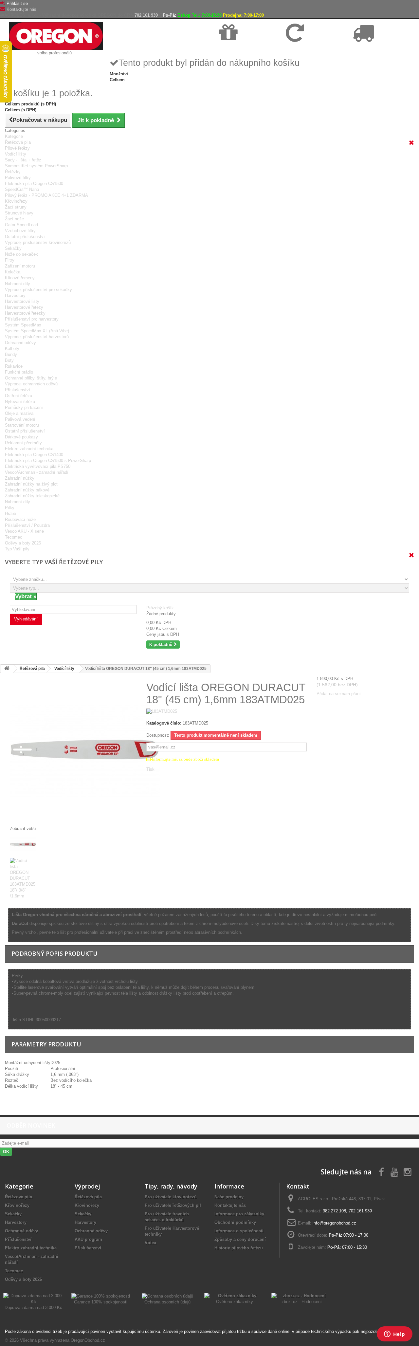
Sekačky (13, 248)
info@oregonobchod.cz (334, 1223)
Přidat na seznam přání (339, 693)
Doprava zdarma (234, 49)
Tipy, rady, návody (171, 1186)
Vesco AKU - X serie (24, 531)
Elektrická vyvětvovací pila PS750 (37, 466)
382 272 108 (334, 1210)
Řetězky (13, 171)
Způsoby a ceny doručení (240, 1239)
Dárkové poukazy (21, 436)
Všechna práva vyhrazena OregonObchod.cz (62, 1340)
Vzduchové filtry (20, 230)
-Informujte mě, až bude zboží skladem (185, 759)
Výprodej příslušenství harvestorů (37, 336)
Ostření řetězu (18, 395)
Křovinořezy (16, 201)
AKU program (88, 1239)
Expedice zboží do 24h (373, 49)
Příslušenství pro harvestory (32, 319)
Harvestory (15, 295)
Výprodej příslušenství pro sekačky (38, 289)
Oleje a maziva (19, 413)
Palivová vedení (20, 419)
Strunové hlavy (19, 213)
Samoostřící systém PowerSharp (36, 165)
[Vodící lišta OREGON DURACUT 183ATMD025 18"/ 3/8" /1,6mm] (73, 845)
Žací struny (16, 207)
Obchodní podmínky (235, 1222)
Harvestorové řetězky (25, 313)
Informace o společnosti (239, 1230)
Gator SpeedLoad (21, 224)
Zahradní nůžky (19, 478)
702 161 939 (146, 15)
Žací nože (14, 218)
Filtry (9, 260)
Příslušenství (17, 389)
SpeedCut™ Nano (22, 189)
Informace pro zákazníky (239, 1213)
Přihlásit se (17, 3)
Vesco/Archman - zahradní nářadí (36, 472)
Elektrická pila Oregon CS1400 (34, 454)
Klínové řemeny (20, 277)
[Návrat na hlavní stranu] (7, 669)
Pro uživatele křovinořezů (171, 1196)
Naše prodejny (229, 1196)
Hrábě (10, 513)
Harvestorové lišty (22, 301)
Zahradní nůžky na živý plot (31, 484)
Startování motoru (22, 425)
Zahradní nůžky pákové (27, 490)
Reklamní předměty (23, 442)
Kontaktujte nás (21, 9)
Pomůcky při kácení (24, 407)
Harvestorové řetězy (24, 307)
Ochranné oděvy (20, 342)
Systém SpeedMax (23, 325)
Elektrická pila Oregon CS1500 (34, 183)
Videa (150, 1242)
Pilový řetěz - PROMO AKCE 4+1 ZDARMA (46, 195)
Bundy (11, 354)
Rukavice (14, 366)
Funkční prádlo (19, 372)
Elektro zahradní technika (29, 448)
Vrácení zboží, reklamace (309, 49)
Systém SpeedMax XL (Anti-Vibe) (37, 330)
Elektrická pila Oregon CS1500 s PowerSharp (48, 460)
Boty (9, 360)
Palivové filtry (18, 177)
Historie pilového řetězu (238, 1247)
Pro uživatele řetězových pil (173, 1205)
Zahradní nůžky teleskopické (32, 495)
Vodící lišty (15, 154)
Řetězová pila (18, 142)
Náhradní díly (17, 283)
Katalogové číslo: (163, 723)
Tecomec (13, 537)
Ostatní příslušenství (25, 236)
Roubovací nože (20, 519)
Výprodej (87, 1186)
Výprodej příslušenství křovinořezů (38, 242)
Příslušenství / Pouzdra (27, 525)
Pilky (9, 507)
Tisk (150, 769)
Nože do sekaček (21, 254)
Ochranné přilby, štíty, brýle (31, 378)
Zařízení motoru (20, 266)
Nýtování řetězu (20, 401)
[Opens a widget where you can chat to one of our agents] (394, 1334)
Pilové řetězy (17, 148)
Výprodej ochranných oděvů (31, 383)
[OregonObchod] (56, 35)
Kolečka (12, 271)
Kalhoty (12, 348)
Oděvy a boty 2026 (23, 543)
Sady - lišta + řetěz (23, 159)
